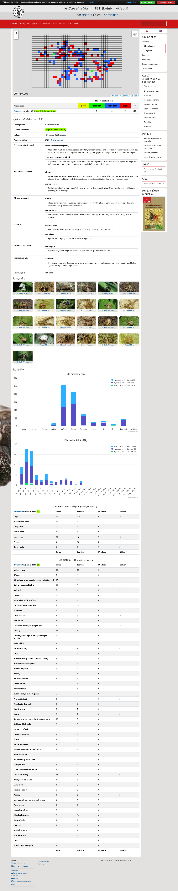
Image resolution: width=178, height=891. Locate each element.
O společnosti (149, 113)
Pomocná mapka (43, 861)
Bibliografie (24, 23)
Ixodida (145, 55)
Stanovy (147, 126)
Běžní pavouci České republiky (152, 147)
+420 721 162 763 (19, 863)
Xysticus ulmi (19, 511)
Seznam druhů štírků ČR (154, 183)
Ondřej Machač (56, 140)
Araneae (145, 41)
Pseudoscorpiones (150, 64)
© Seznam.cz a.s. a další (129, 96)
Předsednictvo (150, 117)
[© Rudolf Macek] (23, 288)
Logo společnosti (151, 108)
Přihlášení (73, 23)
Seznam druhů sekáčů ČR (153, 170)
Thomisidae (110, 15)
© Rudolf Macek (23, 293)
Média (62, 23)
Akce (54, 23)
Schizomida (147, 68)
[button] (77, 65)
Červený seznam (151, 152)
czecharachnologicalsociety (22, 881)
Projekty (147, 122)
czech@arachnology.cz (20, 866)
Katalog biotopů (150, 104)
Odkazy (46, 23)
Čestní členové (150, 86)
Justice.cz (14, 870)
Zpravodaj (36, 23)
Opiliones (146, 59)
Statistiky (41, 864)
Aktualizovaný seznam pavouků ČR (153, 139)
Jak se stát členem (151, 100)
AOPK (13, 884)
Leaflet (116, 96)
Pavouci (15, 878)
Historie (147, 95)
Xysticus (149, 50)
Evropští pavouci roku (153, 157)
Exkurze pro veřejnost (153, 91)
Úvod (14, 23)
